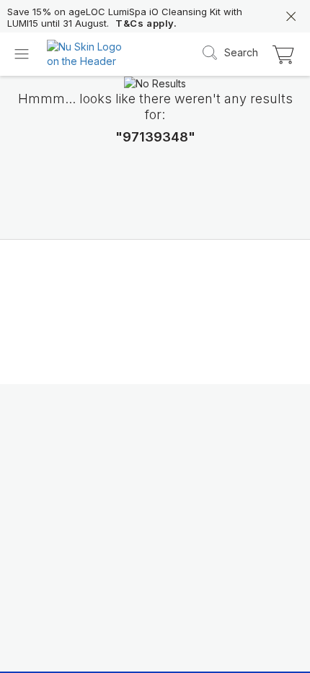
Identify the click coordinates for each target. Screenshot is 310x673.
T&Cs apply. (146, 23)
